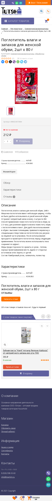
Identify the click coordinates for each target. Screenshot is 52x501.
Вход (33, 3)
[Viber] (14, 61)
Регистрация (42, 3)
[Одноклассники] (6, 61)
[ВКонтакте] (2, 61)
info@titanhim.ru (8, 477)
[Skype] (21, 61)
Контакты (5, 454)
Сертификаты (7, 450)
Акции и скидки (7, 447)
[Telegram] (25, 61)
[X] (10, 61)
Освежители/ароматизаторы (22, 54)
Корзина (4, 425)
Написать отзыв (11, 299)
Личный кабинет (8, 431)
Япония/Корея (9, 171)
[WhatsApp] (17, 61)
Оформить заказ (8, 428)
